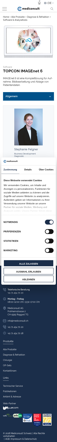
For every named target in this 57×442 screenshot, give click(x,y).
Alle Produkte (18, 17)
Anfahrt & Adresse (12, 396)
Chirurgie (7, 360)
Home (6, 17)
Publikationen (9, 391)
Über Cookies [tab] (46, 169)
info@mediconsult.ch (18, 321)
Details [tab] (28, 169)
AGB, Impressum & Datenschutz (20, 439)
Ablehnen (28, 279)
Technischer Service (13, 386)
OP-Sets (7, 365)
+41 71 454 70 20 (15, 327)
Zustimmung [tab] (10, 169)
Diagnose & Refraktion (38, 17)
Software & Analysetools (15, 20)
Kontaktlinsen (9, 371)
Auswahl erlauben (28, 271)
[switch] (49, 231)
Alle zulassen (28, 263)
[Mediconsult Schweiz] (28, 9)
